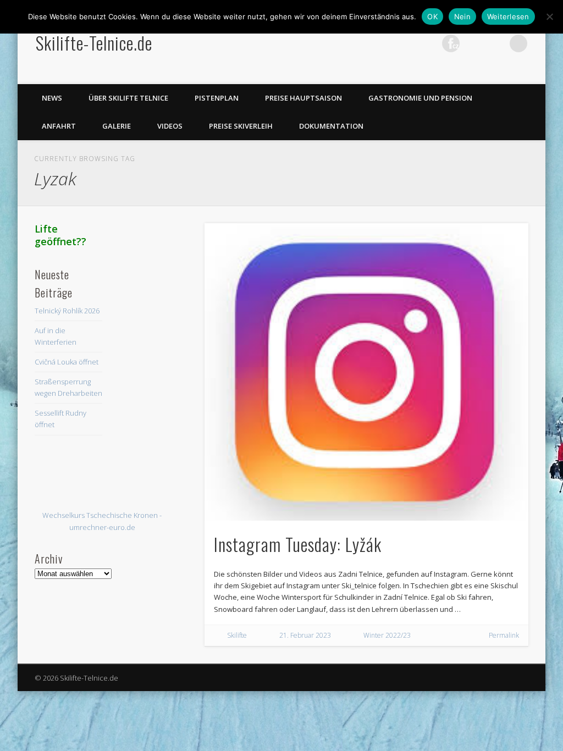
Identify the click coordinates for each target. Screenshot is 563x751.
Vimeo (473, 43)
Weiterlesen (508, 16)
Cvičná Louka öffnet (66, 362)
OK (432, 16)
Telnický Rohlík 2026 (67, 311)
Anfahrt (59, 126)
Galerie (116, 126)
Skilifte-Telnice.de (94, 43)
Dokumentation (331, 126)
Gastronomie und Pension (420, 98)
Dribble (496, 43)
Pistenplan (217, 98)
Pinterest (428, 43)
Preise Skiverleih (241, 126)
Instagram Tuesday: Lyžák (298, 544)
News (52, 98)
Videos (170, 126)
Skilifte (237, 635)
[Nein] (549, 16)
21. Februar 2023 (305, 635)
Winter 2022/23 (387, 635)
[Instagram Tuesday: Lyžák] (366, 372)
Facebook (383, 43)
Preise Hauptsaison (303, 98)
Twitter (406, 43)
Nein (462, 16)
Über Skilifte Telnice (128, 98)
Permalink (504, 635)
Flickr (451, 43)
